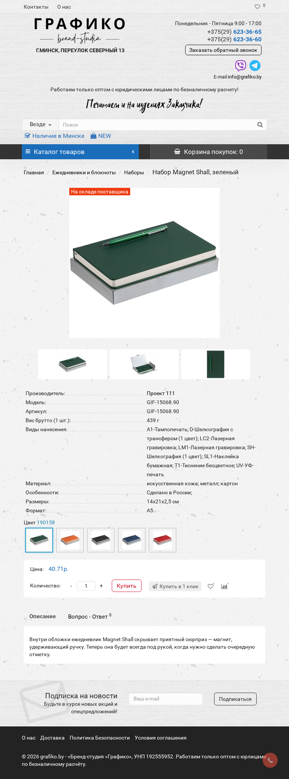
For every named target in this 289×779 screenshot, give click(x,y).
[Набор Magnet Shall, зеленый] (73, 364)
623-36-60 (234, 39)
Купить (127, 585)
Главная (34, 172)
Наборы (134, 172)
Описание (42, 616)
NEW (104, 135)
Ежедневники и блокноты (84, 172)
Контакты (36, 7)
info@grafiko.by (245, 77)
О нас (64, 7)
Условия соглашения (161, 738)
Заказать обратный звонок (223, 50)
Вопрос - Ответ (89, 616)
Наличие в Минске (58, 135)
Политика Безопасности (100, 738)
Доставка (52, 738)
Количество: (45, 586)
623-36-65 (234, 31)
